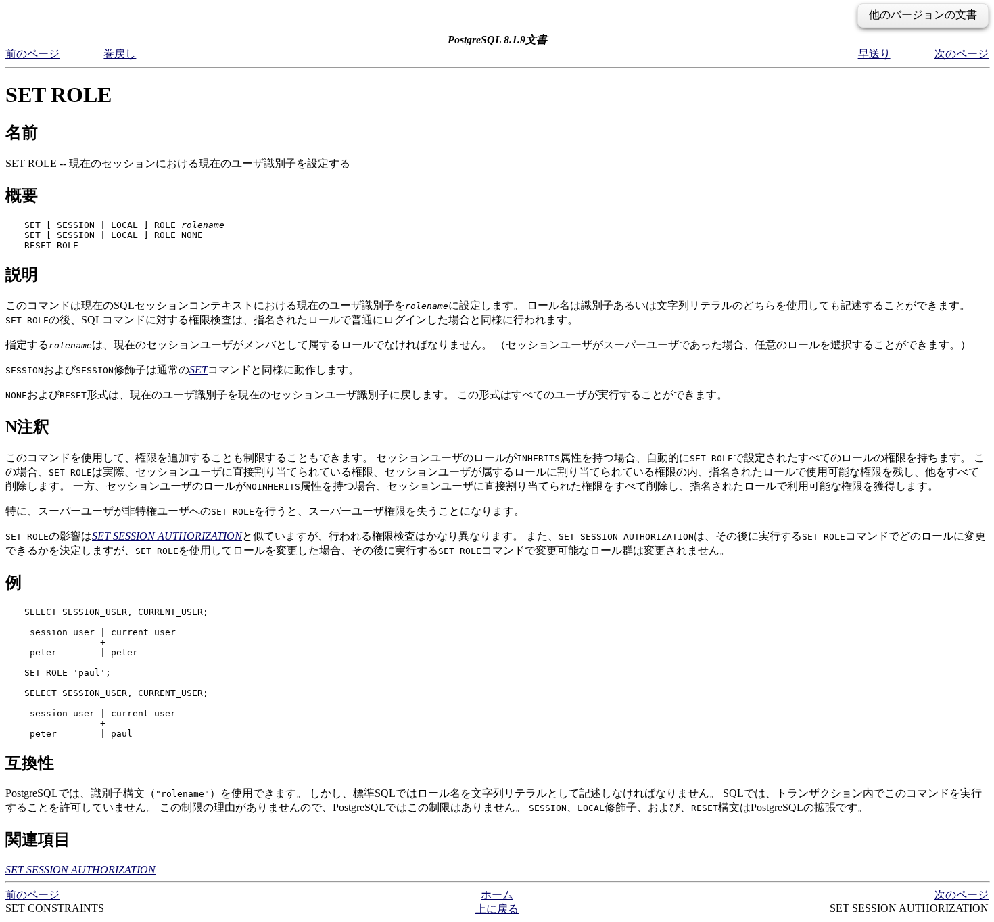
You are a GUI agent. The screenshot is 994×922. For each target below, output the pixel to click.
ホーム (497, 894)
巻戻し (119, 54)
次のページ (961, 54)
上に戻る (497, 909)
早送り (874, 54)
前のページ (32, 54)
